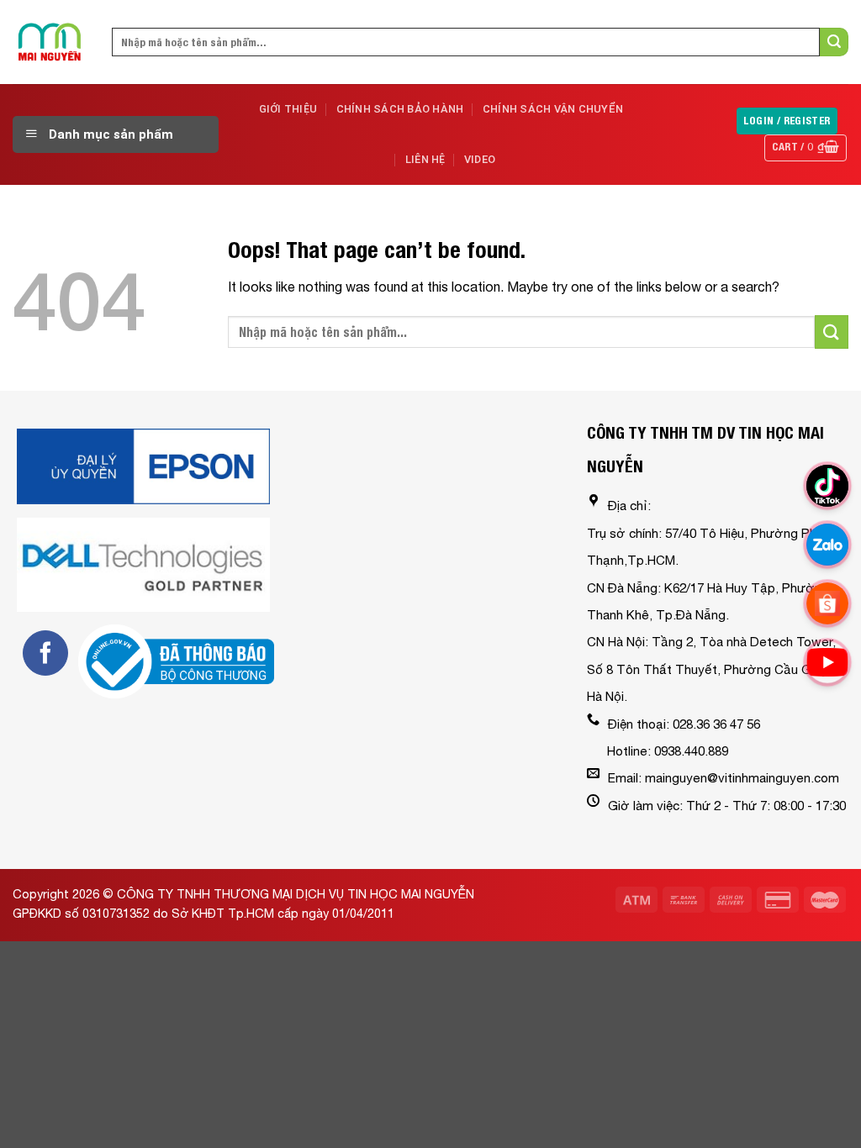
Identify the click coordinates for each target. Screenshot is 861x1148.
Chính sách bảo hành (400, 109)
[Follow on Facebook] (45, 653)
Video (479, 159)
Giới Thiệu (288, 109)
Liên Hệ (425, 159)
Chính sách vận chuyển (553, 109)
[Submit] (834, 42)
